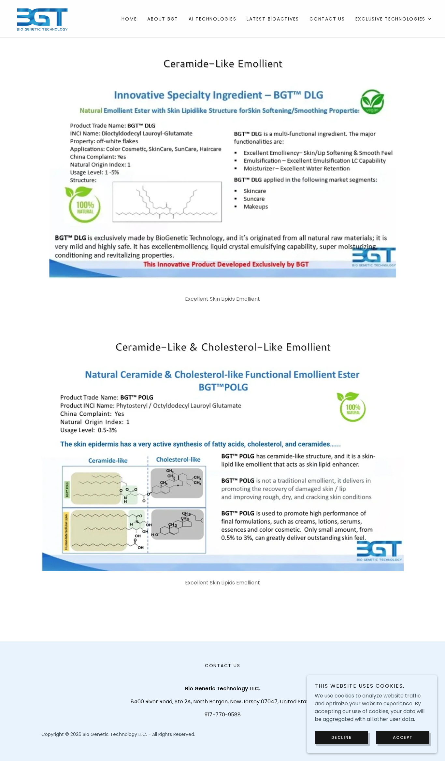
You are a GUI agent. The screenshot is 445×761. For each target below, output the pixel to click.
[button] (393, 19)
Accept (403, 737)
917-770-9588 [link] (223, 714)
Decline (341, 737)
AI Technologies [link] (212, 19)
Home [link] (129, 19)
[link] (42, 18)
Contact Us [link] (327, 19)
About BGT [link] (162, 19)
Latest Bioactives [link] (273, 19)
